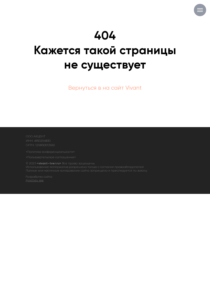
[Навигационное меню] (200, 10)
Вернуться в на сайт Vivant (105, 88)
